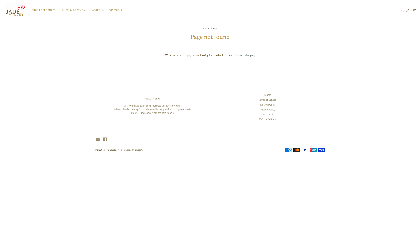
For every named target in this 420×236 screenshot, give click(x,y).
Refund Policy (267, 104)
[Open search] (402, 10)
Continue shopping (244, 55)
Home (206, 28)
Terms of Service (267, 99)
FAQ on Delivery (268, 119)
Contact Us (116, 10)
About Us (98, 10)
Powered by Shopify (133, 149)
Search (267, 94)
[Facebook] (105, 139)
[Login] (408, 10)
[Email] (98, 139)
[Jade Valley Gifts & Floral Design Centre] (15, 10)
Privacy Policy (267, 109)
